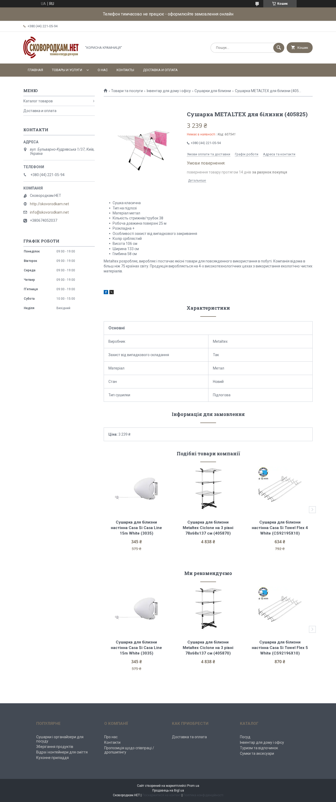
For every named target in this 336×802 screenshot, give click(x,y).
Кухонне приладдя (52, 758)
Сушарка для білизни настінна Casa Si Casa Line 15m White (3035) (137, 528)
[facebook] (106, 293)
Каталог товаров (38, 101)
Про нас (111, 737)
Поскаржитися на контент (161, 795)
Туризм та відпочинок (259, 748)
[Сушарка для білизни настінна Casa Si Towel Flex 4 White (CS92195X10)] (280, 489)
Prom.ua (193, 786)
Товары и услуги (67, 70)
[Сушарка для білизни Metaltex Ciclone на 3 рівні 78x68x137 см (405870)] (208, 489)
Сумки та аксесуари (257, 753)
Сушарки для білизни (213, 91)
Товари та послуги (127, 91)
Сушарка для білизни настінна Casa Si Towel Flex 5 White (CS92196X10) (280, 648)
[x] (111, 293)
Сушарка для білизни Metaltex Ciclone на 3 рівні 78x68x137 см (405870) (208, 528)
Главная (35, 70)
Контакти (112, 742)
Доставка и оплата (160, 70)
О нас (103, 70)
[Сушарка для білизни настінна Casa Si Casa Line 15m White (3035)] (136, 489)
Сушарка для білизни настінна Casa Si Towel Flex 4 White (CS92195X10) (280, 528)
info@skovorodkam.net (49, 212)
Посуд (245, 737)
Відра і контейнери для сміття (62, 752)
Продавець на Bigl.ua (168, 790)
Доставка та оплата (189, 737)
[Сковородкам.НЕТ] (51, 57)
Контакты (125, 70)
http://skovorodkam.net (49, 204)
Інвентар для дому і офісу (169, 91)
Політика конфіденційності (203, 795)
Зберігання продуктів (54, 747)
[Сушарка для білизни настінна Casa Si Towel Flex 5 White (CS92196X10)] (280, 609)
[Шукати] (278, 48)
